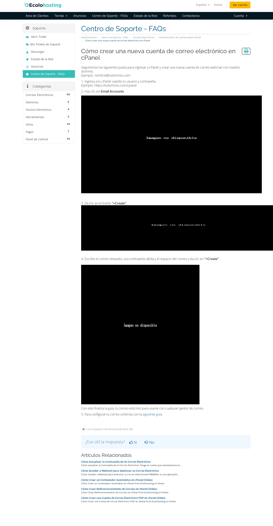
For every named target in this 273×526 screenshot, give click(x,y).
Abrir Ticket (38, 37)
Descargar (38, 52)
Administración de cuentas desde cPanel (180, 37)
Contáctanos (191, 16)
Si (135, 442)
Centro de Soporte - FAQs (110, 16)
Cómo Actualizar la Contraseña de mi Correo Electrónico (116, 461)
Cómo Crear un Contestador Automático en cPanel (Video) (116, 480)
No (151, 442)
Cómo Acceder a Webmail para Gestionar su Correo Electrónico (120, 470)
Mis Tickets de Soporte (45, 44)
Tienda (59, 16)
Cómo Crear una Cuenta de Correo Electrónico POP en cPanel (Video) (123, 498)
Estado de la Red (145, 16)
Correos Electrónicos (143, 37)
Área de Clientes (37, 16)
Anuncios (79, 16)
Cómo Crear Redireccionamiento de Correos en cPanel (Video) (119, 489)
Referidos (169, 16)
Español (201, 5)
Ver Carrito (240, 5)
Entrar (218, 5)
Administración (89, 37)
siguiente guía (152, 414)
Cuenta (239, 16)
